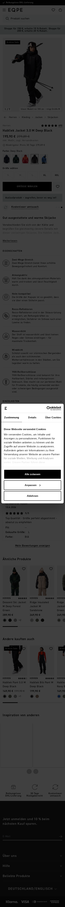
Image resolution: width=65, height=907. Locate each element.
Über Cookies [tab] (53, 417)
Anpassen (30, 485)
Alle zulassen (32, 474)
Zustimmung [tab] (11, 417)
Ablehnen (32, 495)
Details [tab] (32, 417)
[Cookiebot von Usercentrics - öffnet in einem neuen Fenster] (46, 408)
